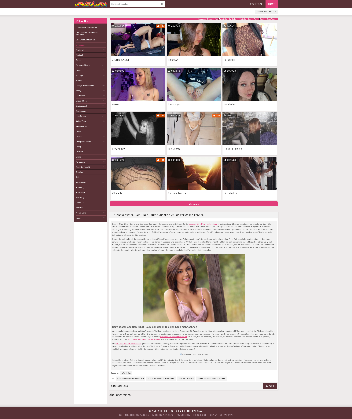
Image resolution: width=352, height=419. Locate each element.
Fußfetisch (80, 96)
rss (120, 415)
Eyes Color (223, 19)
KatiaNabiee (230, 104)
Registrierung (256, 4)
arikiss (115, 104)
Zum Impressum (183, 415)
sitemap (213, 415)
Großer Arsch (81, 106)
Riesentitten (81, 182)
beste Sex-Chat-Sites (186, 379)
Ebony (78, 91)
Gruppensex (81, 111)
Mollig (78, 147)
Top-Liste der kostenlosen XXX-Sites (87, 33)
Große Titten (81, 101)
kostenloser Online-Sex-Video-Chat (130, 379)
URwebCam (81, 45)
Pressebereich (199, 415)
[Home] (90, 4)
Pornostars (80, 162)
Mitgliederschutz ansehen (137, 415)
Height (250, 19)
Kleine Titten (81, 121)
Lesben (79, 136)
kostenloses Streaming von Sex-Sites (212, 379)
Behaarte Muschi (83, 65)
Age (216, 19)
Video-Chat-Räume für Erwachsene (161, 379)
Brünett (79, 80)
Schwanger (80, 192)
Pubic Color (241, 19)
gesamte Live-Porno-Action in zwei (204, 224)
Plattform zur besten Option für (173, 337)
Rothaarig (80, 187)
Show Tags (271, 19)
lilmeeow (173, 59)
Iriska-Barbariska (233, 148)
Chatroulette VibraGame (86, 27)
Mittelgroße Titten (83, 141)
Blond (78, 70)
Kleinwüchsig (81, 126)
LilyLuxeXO (174, 148)
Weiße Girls (81, 213)
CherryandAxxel (120, 59)
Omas (78, 157)
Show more (194, 204)
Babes (78, 60)
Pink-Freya (174, 104)
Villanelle (117, 193)
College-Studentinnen (85, 85)
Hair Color (232, 19)
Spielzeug (80, 197)
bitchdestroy (230, 193)
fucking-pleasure (177, 193)
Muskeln (79, 152)
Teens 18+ (80, 203)
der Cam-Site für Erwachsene (128, 343)
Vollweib (79, 208)
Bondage (79, 75)
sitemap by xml (226, 415)
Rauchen (79, 172)
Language (202, 19)
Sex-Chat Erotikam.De (85, 40)
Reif (77, 177)
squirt (78, 218)
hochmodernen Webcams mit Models (144, 339)
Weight (256, 19)
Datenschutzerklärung (162, 415)
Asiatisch (79, 55)
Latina (78, 131)
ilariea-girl (229, 59)
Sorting (263, 19)
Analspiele (80, 50)
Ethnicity (210, 19)
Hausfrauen (81, 116)
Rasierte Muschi (83, 167)
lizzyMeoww (118, 148)
